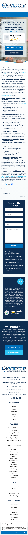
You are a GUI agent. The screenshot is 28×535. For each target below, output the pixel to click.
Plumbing (3, 188)
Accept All (23, 532)
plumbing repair (22, 103)
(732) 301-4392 (16, 376)
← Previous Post (5, 193)
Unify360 (17, 520)
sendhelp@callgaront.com (16, 379)
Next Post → (23, 196)
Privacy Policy (8, 519)
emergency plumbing (6, 95)
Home (5, 22)
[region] (14, 528)
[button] (14, 48)
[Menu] (14, 14)
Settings (16, 532)
